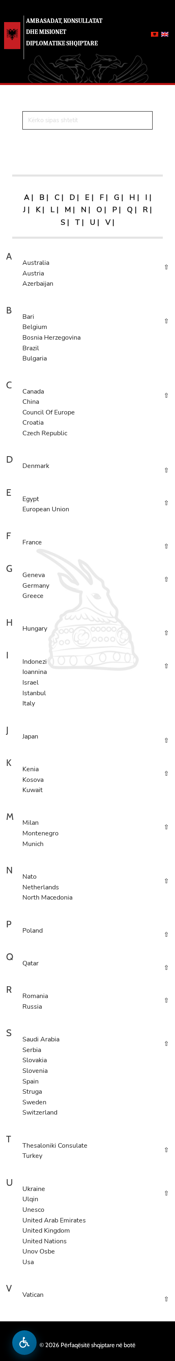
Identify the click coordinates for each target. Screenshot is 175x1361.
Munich (33, 843)
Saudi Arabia (40, 1039)
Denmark (35, 465)
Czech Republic (44, 433)
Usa (28, 1262)
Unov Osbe (38, 1251)
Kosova (33, 779)
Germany (35, 585)
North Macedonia (47, 897)
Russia (32, 1006)
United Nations (44, 1241)
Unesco (33, 1209)
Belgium (34, 326)
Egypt (30, 499)
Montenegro (40, 833)
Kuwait (32, 790)
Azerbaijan (37, 283)
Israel (30, 682)
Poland (32, 930)
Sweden (34, 1102)
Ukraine (33, 1188)
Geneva (33, 575)
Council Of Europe (48, 412)
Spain (30, 1081)
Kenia (30, 769)
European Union (45, 509)
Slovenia (35, 1070)
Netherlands (40, 887)
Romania (35, 996)
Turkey (32, 1155)
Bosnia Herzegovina (51, 337)
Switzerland (39, 1112)
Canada (33, 391)
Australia (35, 262)
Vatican (33, 1294)
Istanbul (34, 693)
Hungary (34, 628)
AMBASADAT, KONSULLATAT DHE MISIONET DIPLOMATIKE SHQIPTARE (64, 32)
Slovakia (34, 1060)
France (32, 542)
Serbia (31, 1049)
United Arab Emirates (54, 1220)
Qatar (30, 963)
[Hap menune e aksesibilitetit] (24, 1342)
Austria (33, 273)
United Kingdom (46, 1230)
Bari (28, 316)
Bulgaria (34, 358)
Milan (30, 822)
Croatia (33, 422)
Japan (30, 736)
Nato (29, 876)
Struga (32, 1091)
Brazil (30, 348)
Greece (33, 595)
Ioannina (34, 671)
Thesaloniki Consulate (55, 1145)
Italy (28, 703)
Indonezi (34, 661)
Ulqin (30, 1199)
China (30, 401)
